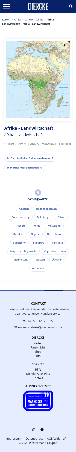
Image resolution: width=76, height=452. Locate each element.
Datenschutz (34, 439)
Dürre (61, 217)
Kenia (37, 225)
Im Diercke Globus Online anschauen (28, 158)
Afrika (17, 19)
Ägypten (57, 259)
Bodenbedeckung (46, 208)
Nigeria (35, 234)
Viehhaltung (21, 259)
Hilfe (38, 369)
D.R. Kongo (43, 217)
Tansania (57, 242)
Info (38, 356)
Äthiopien (38, 268)
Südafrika (39, 242)
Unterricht (38, 347)
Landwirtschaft (34, 19)
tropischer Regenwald (23, 251)
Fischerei (21, 225)
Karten (6, 19)
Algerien (24, 208)
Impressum (14, 439)
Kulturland (54, 225)
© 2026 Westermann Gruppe (38, 443)
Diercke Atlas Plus (38, 374)
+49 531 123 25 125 (40, 321)
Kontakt (38, 378)
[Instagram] (33, 429)
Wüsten (40, 259)
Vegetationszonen (55, 251)
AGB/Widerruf (56, 439)
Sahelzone (19, 242)
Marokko (18, 234)
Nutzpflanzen (55, 234)
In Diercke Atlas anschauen (23, 167)
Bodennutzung (21, 217)
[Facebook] (42, 429)
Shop (38, 352)
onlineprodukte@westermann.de (40, 327)
